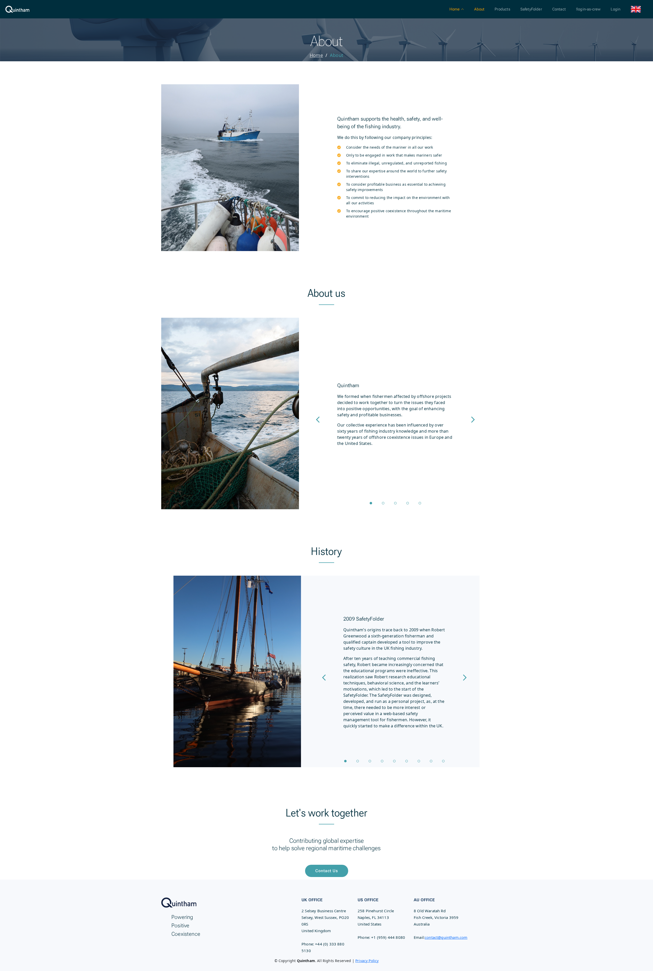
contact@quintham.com (446, 937)
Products (502, 9)
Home (316, 55)
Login (615, 9)
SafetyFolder (531, 9)
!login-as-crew (588, 9)
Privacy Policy (367, 960)
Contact (559, 9)
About (479, 9)
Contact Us (326, 870)
